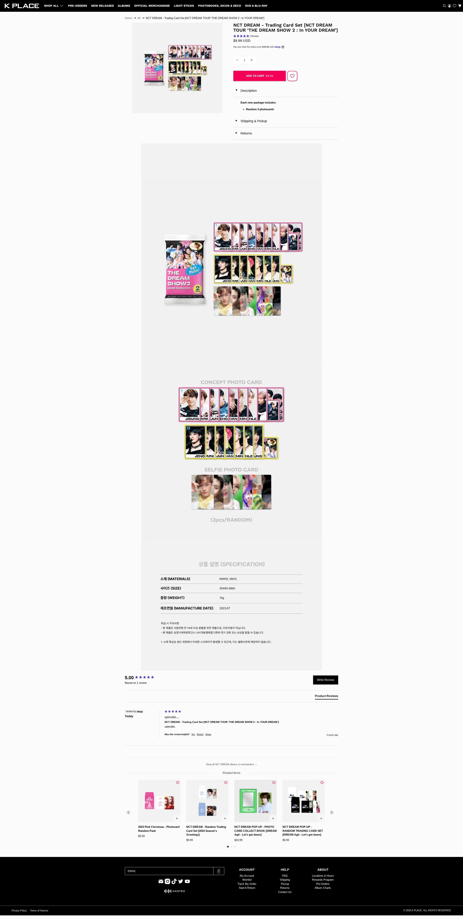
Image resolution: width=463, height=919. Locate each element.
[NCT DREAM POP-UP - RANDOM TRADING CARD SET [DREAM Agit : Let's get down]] (304, 801)
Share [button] (208, 734)
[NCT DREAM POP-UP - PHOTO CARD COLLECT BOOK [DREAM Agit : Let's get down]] (255, 801)
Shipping (285, 879)
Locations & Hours (323, 875)
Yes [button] (193, 734)
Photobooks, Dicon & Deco (219, 5)
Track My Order (246, 883)
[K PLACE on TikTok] (174, 883)
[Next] (332, 812)
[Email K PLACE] (161, 883)
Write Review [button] (325, 679)
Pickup (285, 883)
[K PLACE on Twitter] (181, 883)
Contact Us (285, 891)
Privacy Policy (19, 910)
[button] (459, 5)
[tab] (326, 697)
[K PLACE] (22, 6)
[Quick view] (176, 818)
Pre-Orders (77, 5)
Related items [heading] (231, 772)
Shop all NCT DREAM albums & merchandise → (231, 764)
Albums (124, 5)
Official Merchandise (152, 5)
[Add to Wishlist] (292, 76)
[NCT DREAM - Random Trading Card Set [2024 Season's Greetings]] (207, 801)
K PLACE (417, 910)
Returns (243, 133)
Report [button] (200, 734)
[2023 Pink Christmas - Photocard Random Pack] (159, 801)
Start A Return (247, 887)
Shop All (51, 5)
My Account (247, 875)
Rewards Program (323, 879)
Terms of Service (39, 910)
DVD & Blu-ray (256, 5)
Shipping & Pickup (251, 121)
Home (128, 18)
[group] (144, 677)
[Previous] (128, 812)
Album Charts (323, 887)
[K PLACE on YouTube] (187, 883)
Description (246, 90)
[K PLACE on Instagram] (167, 883)
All (138, 18)
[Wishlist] (454, 5)
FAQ (285, 875)
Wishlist (247, 879)
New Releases (102, 5)
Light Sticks (184, 5)
